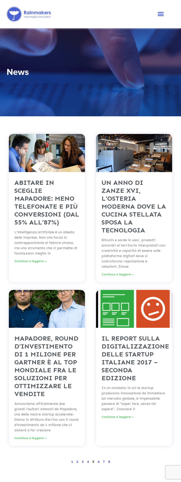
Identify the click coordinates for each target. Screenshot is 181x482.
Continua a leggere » (30, 261)
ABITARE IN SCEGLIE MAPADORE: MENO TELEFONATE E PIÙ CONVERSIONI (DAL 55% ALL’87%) (46, 202)
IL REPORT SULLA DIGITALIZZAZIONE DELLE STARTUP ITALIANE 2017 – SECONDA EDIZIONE (135, 358)
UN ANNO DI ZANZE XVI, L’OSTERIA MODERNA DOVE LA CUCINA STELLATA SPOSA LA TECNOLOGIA (134, 206)
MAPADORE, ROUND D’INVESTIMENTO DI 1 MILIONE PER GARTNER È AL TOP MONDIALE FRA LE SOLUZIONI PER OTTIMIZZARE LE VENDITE (46, 366)
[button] (161, 14)
